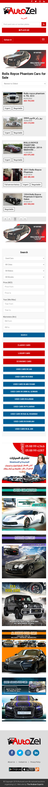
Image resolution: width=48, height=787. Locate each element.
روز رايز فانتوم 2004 (33, 118)
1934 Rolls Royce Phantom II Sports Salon (33, 196)
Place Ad (24, 30)
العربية (24, 18)
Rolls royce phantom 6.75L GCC (34, 94)
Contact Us (23, 762)
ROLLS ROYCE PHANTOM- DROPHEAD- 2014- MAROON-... (33, 146)
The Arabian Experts (35, 784)
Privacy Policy (35, 762)
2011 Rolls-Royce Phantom (32, 170)
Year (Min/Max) (9, 300)
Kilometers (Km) (9, 317)
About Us (11, 762)
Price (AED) (7, 282)
